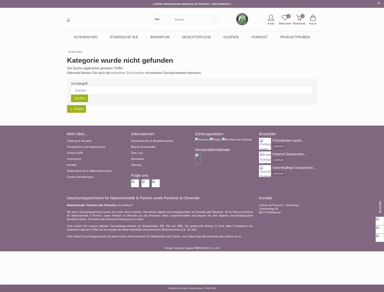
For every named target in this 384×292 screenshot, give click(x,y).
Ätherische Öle (124, 37)
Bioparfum (159, 37)
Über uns (137, 152)
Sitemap (136, 164)
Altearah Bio (85, 37)
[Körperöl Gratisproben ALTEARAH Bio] (269, 161)
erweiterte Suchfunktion (128, 73)
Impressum (74, 158)
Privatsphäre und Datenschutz (86, 146)
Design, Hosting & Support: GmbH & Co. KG (192, 248)
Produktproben (295, 37)
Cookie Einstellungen (80, 176)
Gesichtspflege (196, 37)
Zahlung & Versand (79, 140)
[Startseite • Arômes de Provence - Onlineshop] (68, 17)
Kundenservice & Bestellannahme (152, 140)
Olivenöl (231, 37)
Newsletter (137, 158)
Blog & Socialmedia (143, 146)
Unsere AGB (75, 152)
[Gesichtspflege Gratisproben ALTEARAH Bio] (270, 177)
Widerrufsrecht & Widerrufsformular (89, 170)
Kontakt (72, 164)
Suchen (79, 98)
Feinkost (260, 37)
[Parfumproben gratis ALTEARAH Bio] (270, 149)
